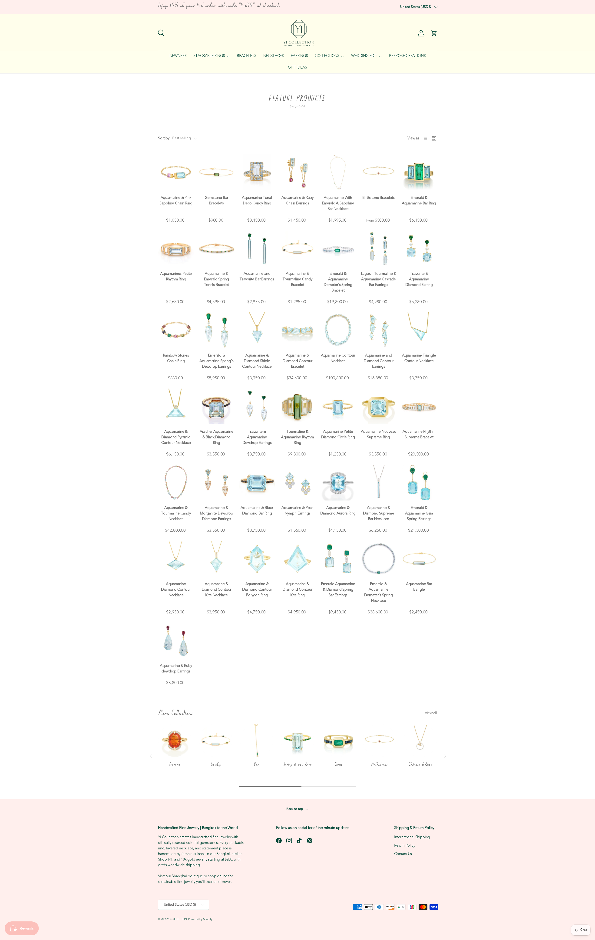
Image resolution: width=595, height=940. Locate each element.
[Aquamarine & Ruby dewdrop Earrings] (176, 640)
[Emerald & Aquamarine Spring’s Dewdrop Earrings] (216, 330)
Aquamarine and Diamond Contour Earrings (378, 361)
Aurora (175, 764)
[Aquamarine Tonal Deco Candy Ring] (257, 172)
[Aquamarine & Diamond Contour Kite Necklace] (216, 559)
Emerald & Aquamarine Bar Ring (419, 200)
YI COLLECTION (177, 919)
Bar (256, 764)
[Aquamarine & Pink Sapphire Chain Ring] (176, 172)
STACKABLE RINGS (209, 56)
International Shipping (412, 837)
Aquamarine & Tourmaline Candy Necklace (176, 513)
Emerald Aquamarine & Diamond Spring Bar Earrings (338, 589)
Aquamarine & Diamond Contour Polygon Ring (257, 589)
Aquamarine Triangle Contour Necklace (419, 358)
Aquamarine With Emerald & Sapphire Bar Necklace (338, 203)
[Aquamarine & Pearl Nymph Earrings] (297, 483)
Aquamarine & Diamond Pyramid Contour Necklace (176, 437)
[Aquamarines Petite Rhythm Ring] (176, 248)
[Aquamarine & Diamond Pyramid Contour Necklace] (176, 406)
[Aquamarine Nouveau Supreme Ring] (378, 406)
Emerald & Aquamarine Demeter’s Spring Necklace (378, 592)
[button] (434, 33)
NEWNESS (178, 56)
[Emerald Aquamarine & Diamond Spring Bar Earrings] (338, 559)
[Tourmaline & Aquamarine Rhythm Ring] (297, 406)
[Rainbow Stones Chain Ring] (176, 330)
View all (431, 713)
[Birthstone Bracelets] (378, 172)
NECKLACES (273, 56)
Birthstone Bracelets (378, 198)
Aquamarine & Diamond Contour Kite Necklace (216, 589)
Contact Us (403, 854)
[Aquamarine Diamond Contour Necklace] (176, 559)
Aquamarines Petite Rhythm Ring (176, 276)
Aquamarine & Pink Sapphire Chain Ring (175, 200)
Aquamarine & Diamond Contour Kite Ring (297, 589)
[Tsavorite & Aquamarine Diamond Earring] (419, 248)
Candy (216, 764)
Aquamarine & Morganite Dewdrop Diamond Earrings (216, 513)
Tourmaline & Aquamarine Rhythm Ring (297, 437)
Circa (338, 764)
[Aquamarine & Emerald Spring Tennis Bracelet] (216, 248)
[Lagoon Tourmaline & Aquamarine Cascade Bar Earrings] (378, 248)
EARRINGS (299, 56)
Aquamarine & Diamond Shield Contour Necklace (256, 361)
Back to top (295, 809)
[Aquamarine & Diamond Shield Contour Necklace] (257, 330)
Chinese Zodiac (420, 764)
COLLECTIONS (327, 56)
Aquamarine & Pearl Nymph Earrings (297, 510)
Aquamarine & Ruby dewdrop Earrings (176, 668)
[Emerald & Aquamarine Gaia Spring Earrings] (419, 483)
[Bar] (256, 740)
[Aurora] (174, 740)
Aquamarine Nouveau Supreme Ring (378, 434)
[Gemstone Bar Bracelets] (216, 172)
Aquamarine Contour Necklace (338, 358)
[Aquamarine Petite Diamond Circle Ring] (338, 406)
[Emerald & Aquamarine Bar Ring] (419, 172)
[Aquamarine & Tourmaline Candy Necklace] (176, 483)
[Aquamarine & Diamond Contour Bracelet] (297, 330)
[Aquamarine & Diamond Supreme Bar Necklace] (378, 483)
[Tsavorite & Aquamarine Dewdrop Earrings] (257, 406)
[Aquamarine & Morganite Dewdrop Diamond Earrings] (216, 483)
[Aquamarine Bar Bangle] (419, 559)
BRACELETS (246, 56)
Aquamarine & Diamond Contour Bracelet (297, 361)
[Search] (160, 32)
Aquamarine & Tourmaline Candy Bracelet (297, 279)
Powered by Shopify (200, 919)
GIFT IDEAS (297, 67)
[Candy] (215, 740)
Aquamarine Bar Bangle (419, 587)
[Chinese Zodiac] (420, 740)
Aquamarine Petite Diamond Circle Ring (338, 434)
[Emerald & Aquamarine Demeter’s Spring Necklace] (378, 559)
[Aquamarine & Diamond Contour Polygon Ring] (257, 559)
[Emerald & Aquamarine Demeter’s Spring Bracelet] (338, 248)
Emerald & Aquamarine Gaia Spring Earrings (419, 513)
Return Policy (404, 846)
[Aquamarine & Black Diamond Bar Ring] (257, 483)
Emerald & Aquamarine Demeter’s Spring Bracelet (338, 282)
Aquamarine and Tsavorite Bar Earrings (257, 276)
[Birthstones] (379, 740)
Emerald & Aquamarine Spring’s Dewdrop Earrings (216, 361)
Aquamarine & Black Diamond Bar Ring (257, 510)
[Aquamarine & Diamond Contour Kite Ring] (297, 559)
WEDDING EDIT (364, 56)
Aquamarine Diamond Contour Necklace (176, 589)
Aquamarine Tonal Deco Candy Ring (257, 200)
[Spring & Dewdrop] (297, 740)
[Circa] (338, 740)
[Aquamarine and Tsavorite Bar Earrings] (257, 248)
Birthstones (379, 764)
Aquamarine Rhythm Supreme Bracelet (419, 434)
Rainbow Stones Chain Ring (176, 358)
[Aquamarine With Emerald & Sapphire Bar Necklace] (338, 172)
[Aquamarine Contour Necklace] (338, 330)
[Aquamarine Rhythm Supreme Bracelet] (419, 406)
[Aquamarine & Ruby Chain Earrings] (297, 172)
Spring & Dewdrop (297, 764)
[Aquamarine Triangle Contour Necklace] (419, 330)
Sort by (163, 138)
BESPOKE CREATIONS (407, 56)
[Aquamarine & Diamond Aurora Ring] (338, 483)
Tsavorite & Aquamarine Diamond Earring (419, 279)
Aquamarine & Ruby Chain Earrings (297, 200)
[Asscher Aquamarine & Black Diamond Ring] (216, 406)
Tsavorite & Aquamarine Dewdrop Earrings (256, 437)
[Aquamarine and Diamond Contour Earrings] (378, 330)
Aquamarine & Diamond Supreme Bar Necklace (378, 513)
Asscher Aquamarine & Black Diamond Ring (216, 437)
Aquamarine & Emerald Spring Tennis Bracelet (216, 279)
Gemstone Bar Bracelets (216, 200)
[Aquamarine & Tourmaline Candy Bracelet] (297, 248)
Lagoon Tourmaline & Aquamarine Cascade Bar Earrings (378, 279)
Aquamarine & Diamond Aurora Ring (338, 510)
